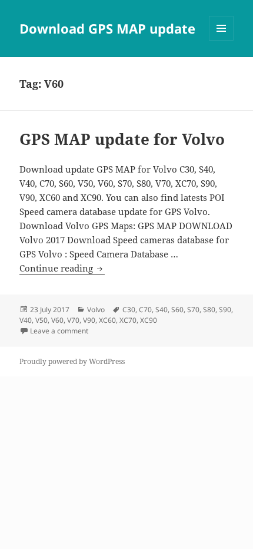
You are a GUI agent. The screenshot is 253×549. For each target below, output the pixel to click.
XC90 (148, 320)
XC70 (128, 320)
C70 (145, 310)
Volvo (96, 310)
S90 (225, 310)
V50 (41, 320)
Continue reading (62, 268)
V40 (25, 320)
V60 (57, 320)
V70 (73, 320)
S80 (209, 310)
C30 (128, 310)
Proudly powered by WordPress (72, 361)
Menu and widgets (221, 40)
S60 (177, 310)
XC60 (107, 320)
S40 (161, 310)
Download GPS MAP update (107, 28)
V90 (89, 320)
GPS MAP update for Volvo (122, 139)
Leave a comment (59, 331)
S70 (193, 310)
